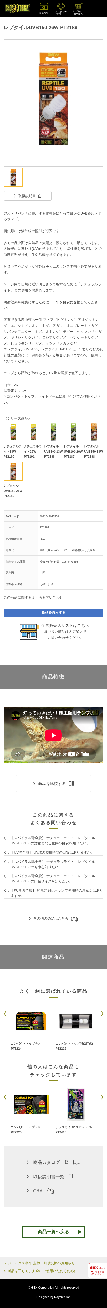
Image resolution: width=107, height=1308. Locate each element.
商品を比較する (52, 784)
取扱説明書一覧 (48, 1176)
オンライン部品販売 (78, 12)
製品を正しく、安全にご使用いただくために (42, 1271)
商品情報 (43, 13)
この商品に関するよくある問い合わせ (33, 597)
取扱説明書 (27, 196)
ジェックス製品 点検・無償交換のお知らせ (41, 1263)
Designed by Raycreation (53, 1297)
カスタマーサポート (61, 12)
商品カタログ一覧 (51, 1162)
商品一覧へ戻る (53, 1231)
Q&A (38, 1190)
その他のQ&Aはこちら (50, 918)
